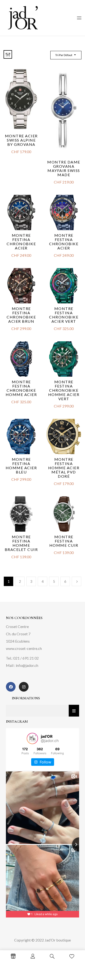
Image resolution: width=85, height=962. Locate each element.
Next (76, 581)
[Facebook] (11, 687)
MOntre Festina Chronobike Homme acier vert (64, 390)
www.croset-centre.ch (24, 648)
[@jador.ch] (32, 738)
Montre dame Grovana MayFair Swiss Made (63, 168)
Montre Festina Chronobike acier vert (63, 314)
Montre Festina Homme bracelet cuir (21, 543)
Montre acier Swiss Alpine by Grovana (21, 140)
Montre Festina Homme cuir (63, 540)
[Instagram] (24, 687)
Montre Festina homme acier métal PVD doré (64, 467)
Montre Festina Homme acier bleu (21, 465)
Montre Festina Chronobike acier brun (21, 314)
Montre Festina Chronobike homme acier (21, 388)
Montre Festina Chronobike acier (21, 241)
